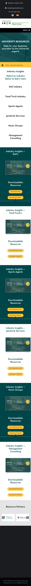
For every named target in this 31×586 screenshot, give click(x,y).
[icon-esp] (17, 15)
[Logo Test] (15, 21)
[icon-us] (12, 15)
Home (7, 65)
